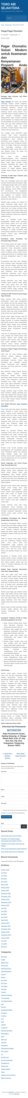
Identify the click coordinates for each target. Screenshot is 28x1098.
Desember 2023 (6, 926)
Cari (2, 823)
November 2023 (6, 929)
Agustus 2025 (5, 905)
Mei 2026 (4, 878)
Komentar (4, 771)
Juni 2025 (4, 911)
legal (2, 1022)
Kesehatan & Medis (6, 1010)
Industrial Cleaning (6, 995)
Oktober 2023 (5, 932)
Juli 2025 (4, 908)
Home (2, 24)
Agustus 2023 (5, 938)
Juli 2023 (4, 941)
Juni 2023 (4, 944)
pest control (4, 1051)
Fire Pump (4, 983)
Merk (2, 1036)
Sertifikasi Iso (5, 1063)
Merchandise (5, 1033)
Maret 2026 (4, 884)
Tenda (3, 1072)
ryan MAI (5, 34)
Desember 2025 (6, 893)
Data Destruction (6, 968)
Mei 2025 (4, 914)
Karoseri (3, 1007)
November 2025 (6, 896)
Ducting (3, 974)
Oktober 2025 (5, 899)
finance (3, 977)
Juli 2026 (4, 873)
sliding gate (4, 1066)
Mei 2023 (4, 947)
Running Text (5, 1057)
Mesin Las (4, 1039)
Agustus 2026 (5, 870)
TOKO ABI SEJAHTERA (10, 6)
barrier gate (8, 24)
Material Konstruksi (6, 1030)
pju (2, 1054)
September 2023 (6, 935)
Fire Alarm (4, 980)
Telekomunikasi (5, 1069)
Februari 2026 (5, 887)
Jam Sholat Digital (6, 1001)
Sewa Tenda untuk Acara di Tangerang (12, 851)
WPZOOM (16, 1094)
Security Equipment (7, 1060)
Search (24, 18)
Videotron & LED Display (8, 1075)
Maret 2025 (4, 920)
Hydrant (3, 992)
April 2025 (4, 917)
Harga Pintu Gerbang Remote (7, 756)
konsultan (4, 1013)
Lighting (3, 1025)
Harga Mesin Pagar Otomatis (20, 756)
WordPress (11, 1092)
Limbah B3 (4, 1028)
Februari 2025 (5, 923)
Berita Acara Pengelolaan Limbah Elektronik (14, 848)
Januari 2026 (5, 890)
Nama (3, 789)
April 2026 (4, 881)
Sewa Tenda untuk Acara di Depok (11, 836)
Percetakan (4, 1045)
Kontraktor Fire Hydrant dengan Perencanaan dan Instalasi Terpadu (11, 840)
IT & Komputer (5, 998)
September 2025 (6, 902)
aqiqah (3, 959)
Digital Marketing (6, 971)
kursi (2, 1019)
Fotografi (3, 989)
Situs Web (3, 803)
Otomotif (3, 1042)
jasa (2, 1004)
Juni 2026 (4, 875)
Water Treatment (6, 1078)
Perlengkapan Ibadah (7, 1048)
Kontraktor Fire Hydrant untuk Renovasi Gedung (12, 845)
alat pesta (4, 956)
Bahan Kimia (4, 962)
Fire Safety (4, 986)
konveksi (3, 1016)
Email (3, 796)
